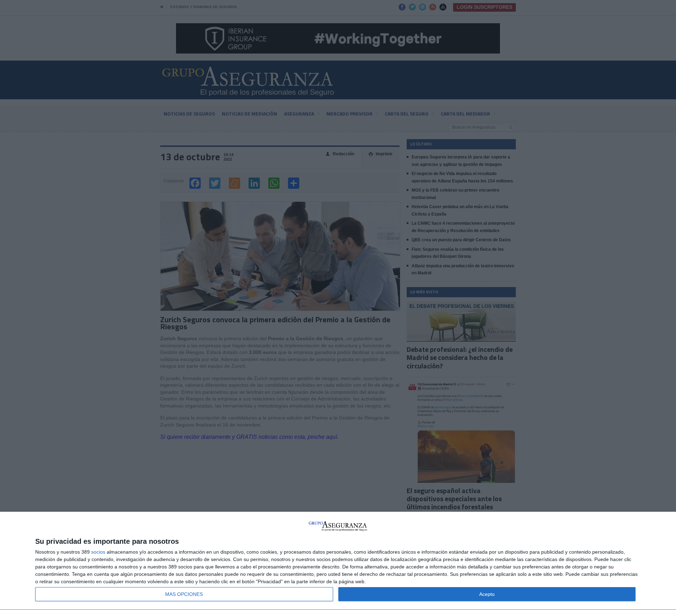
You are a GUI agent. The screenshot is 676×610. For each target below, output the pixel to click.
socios (98, 551)
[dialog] (338, 561)
